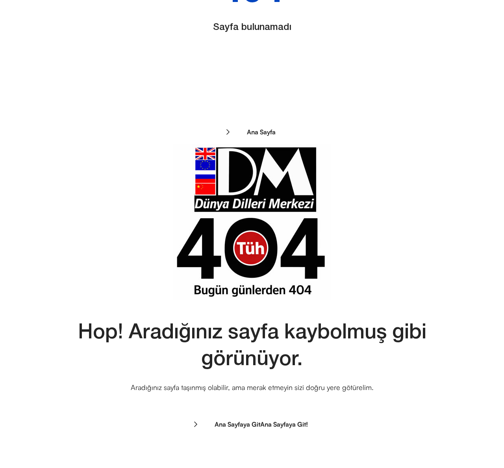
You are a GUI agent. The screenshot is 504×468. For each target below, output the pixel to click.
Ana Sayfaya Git (260, 424)
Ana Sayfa (260, 132)
